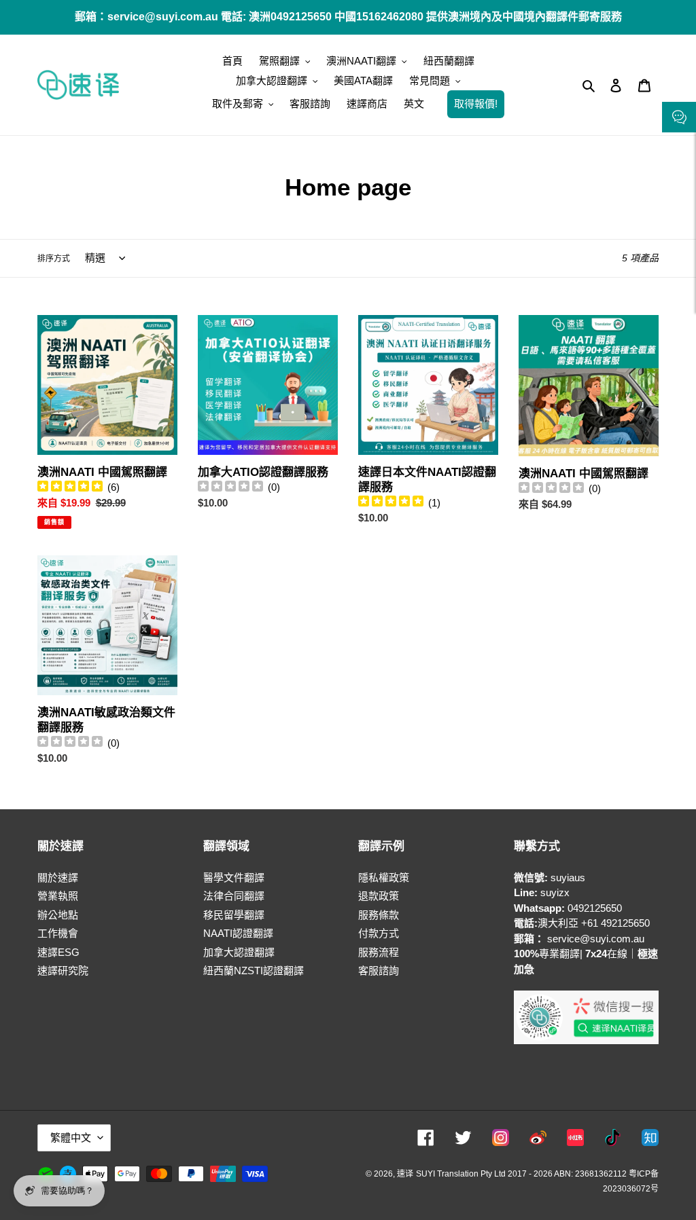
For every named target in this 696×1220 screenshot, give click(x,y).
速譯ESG (58, 952)
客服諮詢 (378, 970)
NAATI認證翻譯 (238, 933)
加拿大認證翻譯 (239, 952)
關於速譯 (57, 877)
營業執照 (57, 896)
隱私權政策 (383, 877)
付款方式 (378, 933)
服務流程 (378, 952)
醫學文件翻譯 (233, 877)
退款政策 (378, 896)
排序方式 (53, 258)
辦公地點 (57, 915)
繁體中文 (70, 1137)
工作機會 (57, 933)
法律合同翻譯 (233, 896)
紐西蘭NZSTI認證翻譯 (253, 970)
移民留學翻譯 (233, 915)
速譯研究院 (62, 970)
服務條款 (378, 915)
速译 (405, 1174)
